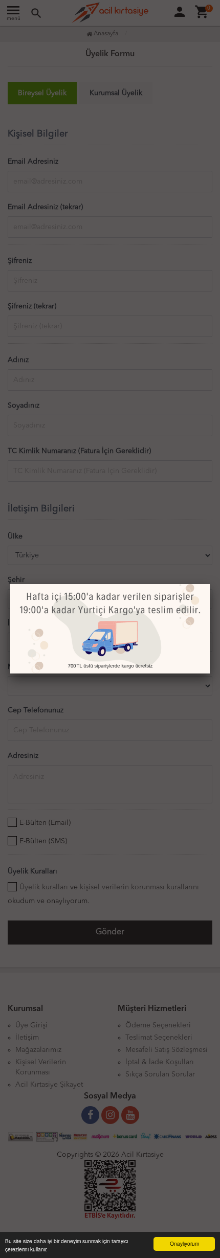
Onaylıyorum (184, 1243)
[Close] (210, 584)
